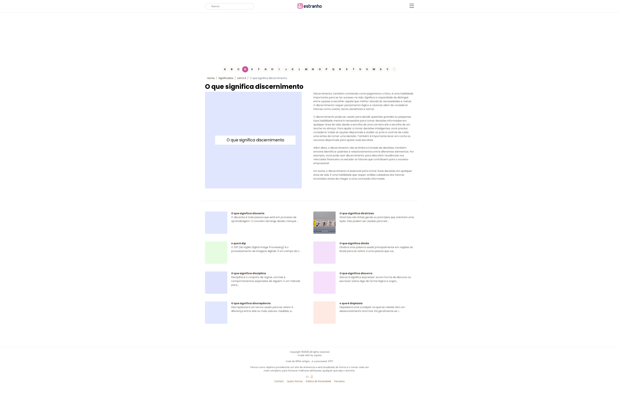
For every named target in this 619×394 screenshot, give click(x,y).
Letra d (241, 78)
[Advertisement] (309, 36)
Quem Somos (295, 381)
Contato (279, 381)
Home (211, 78)
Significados (225, 78)
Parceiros (339, 381)
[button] (411, 5)
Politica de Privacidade (318, 381)
